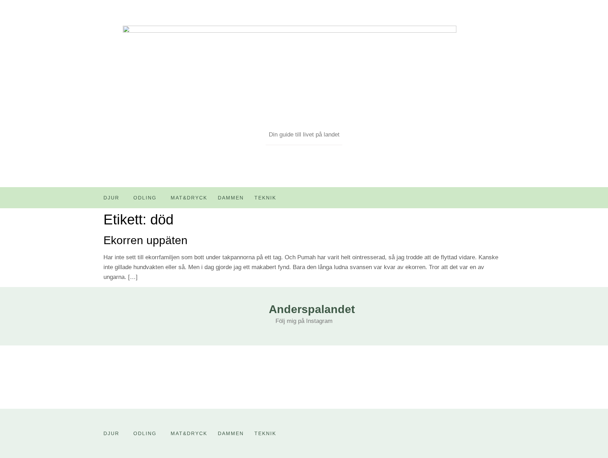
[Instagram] (499, 200)
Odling (145, 198)
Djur (111, 198)
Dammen (231, 198)
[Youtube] (484, 200)
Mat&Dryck (189, 198)
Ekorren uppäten (145, 240)
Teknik (265, 198)
